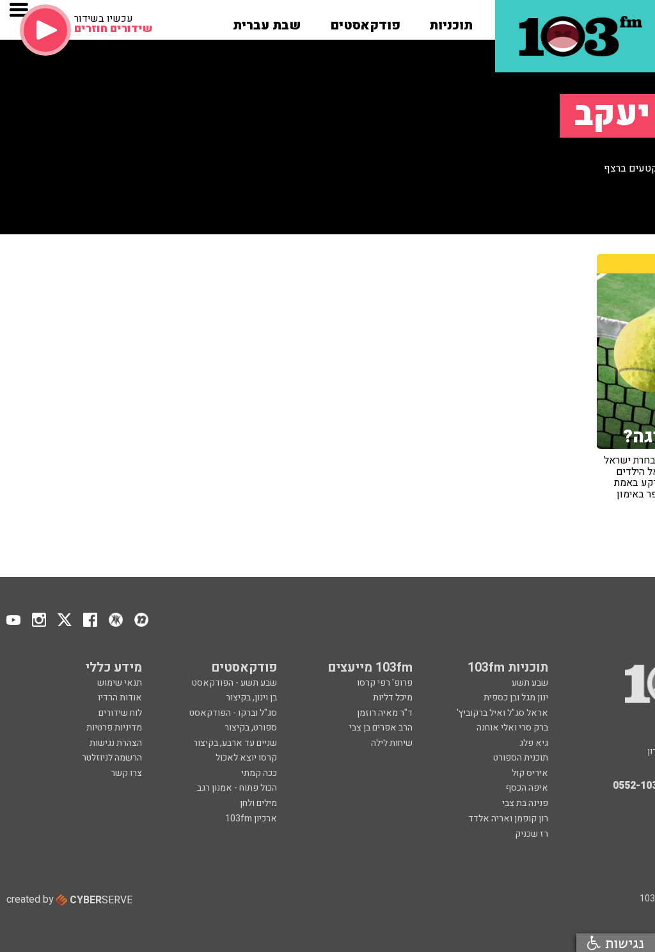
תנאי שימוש (119, 683)
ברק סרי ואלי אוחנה (512, 727)
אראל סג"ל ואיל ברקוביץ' (502, 713)
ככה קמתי (259, 773)
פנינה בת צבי (525, 803)
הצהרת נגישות (116, 743)
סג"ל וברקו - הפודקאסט (233, 713)
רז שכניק (531, 834)
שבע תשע (530, 683)
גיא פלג (533, 743)
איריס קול (530, 773)
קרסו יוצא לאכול (246, 757)
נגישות (622, 942)
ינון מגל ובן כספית (516, 697)
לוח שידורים (120, 713)
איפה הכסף (526, 788)
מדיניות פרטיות (114, 727)
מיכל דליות (393, 697)
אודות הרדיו (120, 697)
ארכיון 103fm (251, 818)
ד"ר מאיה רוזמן (385, 713)
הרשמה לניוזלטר (112, 757)
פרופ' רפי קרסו (385, 683)
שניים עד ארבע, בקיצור (235, 743)
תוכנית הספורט (520, 757)
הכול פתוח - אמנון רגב (237, 788)
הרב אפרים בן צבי (381, 727)
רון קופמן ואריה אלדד (508, 818)
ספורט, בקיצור (251, 727)
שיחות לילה (392, 743)
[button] (451, 21)
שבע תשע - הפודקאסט (234, 683)
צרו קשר (126, 773)
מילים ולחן (258, 803)
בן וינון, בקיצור (251, 697)
